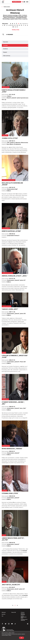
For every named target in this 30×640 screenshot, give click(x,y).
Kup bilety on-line (16, 1)
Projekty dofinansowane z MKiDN (24, 617)
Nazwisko (5, 42)
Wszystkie (5, 23)
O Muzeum (22, 612)
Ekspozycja (4, 612)
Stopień (5, 52)
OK (21, 637)
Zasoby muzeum (7, 6)
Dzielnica (5, 48)
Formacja (5, 45)
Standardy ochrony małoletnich (24, 620)
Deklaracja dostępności (23, 614)
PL (22, 2)
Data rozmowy (6, 55)
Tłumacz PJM (13, 612)
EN (24, 2)
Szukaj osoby (15, 29)
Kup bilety (3, 614)
